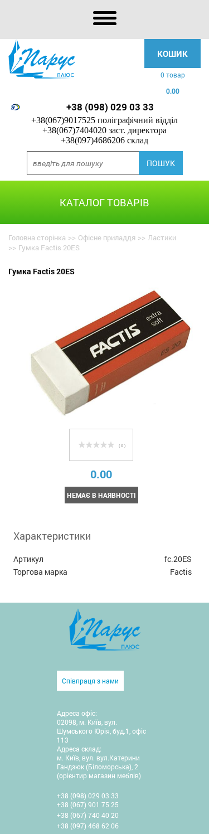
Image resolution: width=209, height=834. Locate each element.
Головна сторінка (37, 237)
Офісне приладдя (106, 237)
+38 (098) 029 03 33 (110, 106)
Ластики (162, 237)
